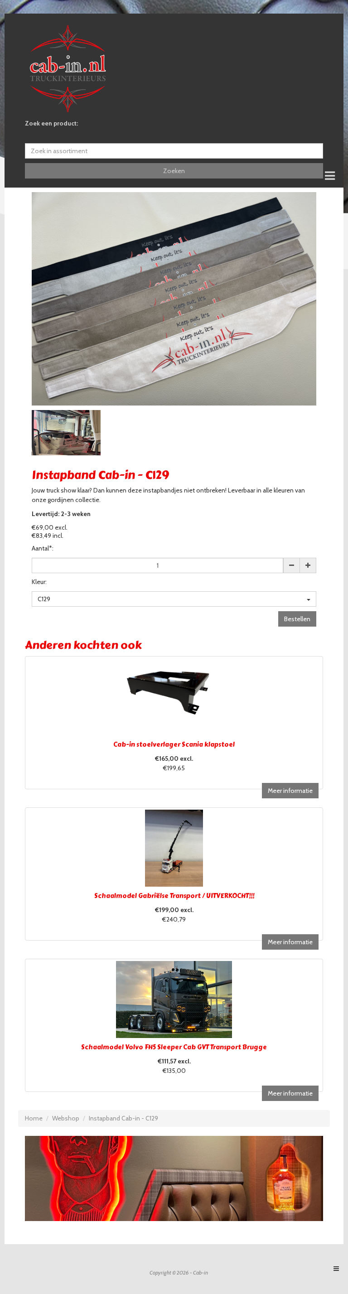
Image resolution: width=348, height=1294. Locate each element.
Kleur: (39, 582)
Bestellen (297, 619)
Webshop (65, 1118)
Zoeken (174, 171)
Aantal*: (42, 548)
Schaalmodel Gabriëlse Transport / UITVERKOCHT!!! (174, 896)
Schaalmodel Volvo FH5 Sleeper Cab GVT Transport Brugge (174, 1047)
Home (34, 1118)
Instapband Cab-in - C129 (123, 1118)
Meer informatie (290, 791)
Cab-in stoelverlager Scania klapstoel (174, 744)
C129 (44, 599)
